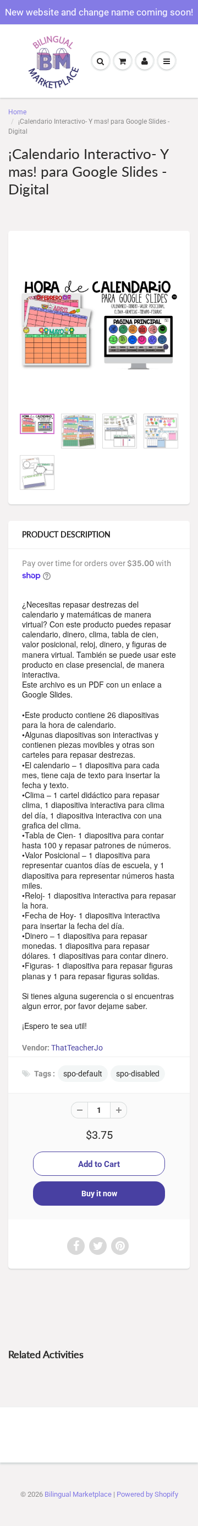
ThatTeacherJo (77, 1047)
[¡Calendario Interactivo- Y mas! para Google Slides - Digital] (99, 324)
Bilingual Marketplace (78, 1494)
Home (17, 112)
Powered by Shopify (147, 1494)
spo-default (82, 1073)
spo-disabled (138, 1073)
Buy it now (99, 1193)
